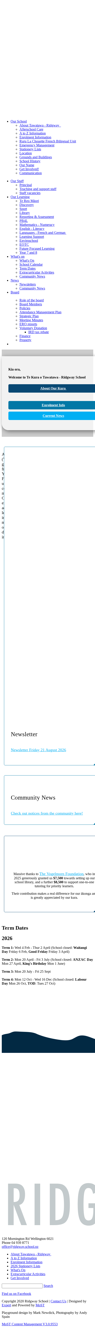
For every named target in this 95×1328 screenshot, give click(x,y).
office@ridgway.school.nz (20, 1247)
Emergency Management (36, 145)
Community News (32, 276)
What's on (18, 256)
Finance (24, 336)
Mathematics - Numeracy (37, 225)
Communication (30, 173)
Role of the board (31, 300)
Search (48, 1286)
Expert (6, 1305)
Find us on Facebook (16, 1294)
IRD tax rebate (38, 332)
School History (29, 161)
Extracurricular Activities (36, 272)
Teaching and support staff (37, 189)
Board (15, 292)
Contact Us (58, 1301)
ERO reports (28, 324)
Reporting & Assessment (36, 217)
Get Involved (20, 1278)
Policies (24, 308)
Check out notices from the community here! (47, 813)
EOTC (24, 244)
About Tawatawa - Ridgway (40, 125)
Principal (25, 185)
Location (25, 153)
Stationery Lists (30, 149)
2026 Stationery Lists (25, 1266)
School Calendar (31, 264)
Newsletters (27, 284)
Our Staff (17, 181)
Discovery (26, 205)
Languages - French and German (42, 233)
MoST (40, 1305)
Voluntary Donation (33, 328)
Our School (19, 121)
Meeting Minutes (31, 320)
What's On (26, 260)
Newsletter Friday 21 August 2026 (38, 750)
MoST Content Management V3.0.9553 (30, 1324)
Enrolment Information (35, 137)
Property (25, 340)
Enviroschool (28, 240)
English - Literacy (31, 229)
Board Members (30, 304)
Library (24, 213)
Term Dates (27, 268)
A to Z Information (32, 133)
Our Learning (20, 197)
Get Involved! (29, 169)
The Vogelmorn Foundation (61, 874)
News (15, 280)
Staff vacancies (29, 193)
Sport (23, 209)
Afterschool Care (31, 129)
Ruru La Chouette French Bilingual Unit (47, 141)
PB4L (23, 221)
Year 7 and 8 (28, 252)
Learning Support (31, 236)
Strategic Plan (29, 316)
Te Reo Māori (29, 201)
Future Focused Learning (37, 248)
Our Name (26, 165)
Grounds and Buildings (35, 157)
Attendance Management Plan (40, 312)
